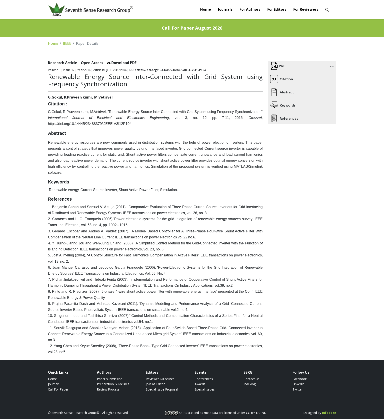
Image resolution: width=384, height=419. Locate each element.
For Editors (276, 9)
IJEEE (67, 43)
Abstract (287, 92)
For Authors (250, 9)
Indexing (250, 384)
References (289, 118)
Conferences (204, 379)
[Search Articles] (327, 9)
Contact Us (252, 379)
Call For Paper (58, 389)
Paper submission (109, 379)
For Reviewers (305, 9)
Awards (200, 384)
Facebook (299, 379)
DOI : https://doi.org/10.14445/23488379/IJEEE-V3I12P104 (167, 70)
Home (205, 9)
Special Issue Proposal (162, 389)
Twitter (297, 389)
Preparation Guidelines (113, 384)
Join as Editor (155, 384)
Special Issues (205, 389)
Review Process (108, 389)
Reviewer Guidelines (160, 379)
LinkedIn (298, 384)
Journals (225, 9)
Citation (286, 79)
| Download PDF (120, 62)
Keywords (288, 105)
